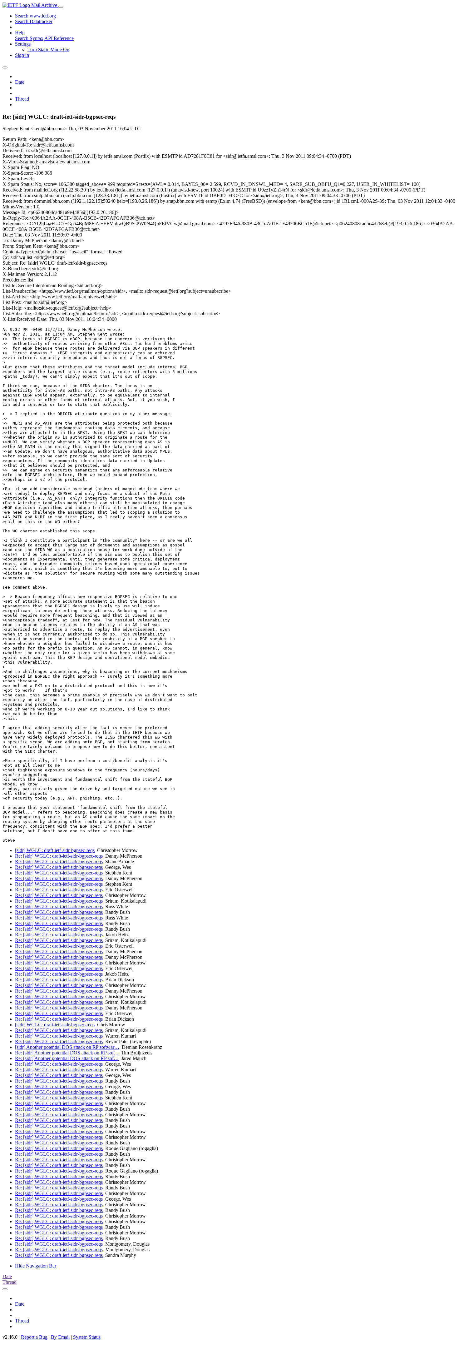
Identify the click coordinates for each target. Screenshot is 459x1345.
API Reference (59, 38)
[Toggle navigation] (60, 7)
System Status (87, 1337)
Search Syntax (29, 38)
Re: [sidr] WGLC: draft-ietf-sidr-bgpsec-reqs (59, 856)
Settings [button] (23, 44)
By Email (60, 1337)
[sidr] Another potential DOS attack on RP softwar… (67, 1047)
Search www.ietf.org (35, 15)
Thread (22, 99)
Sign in (22, 55)
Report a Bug (34, 1337)
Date (19, 82)
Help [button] (20, 32)
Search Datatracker (33, 21)
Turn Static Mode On (48, 49)
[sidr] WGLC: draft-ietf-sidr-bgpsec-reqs (55, 850)
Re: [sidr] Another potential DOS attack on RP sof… (67, 1052)
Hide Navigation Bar (35, 1265)
